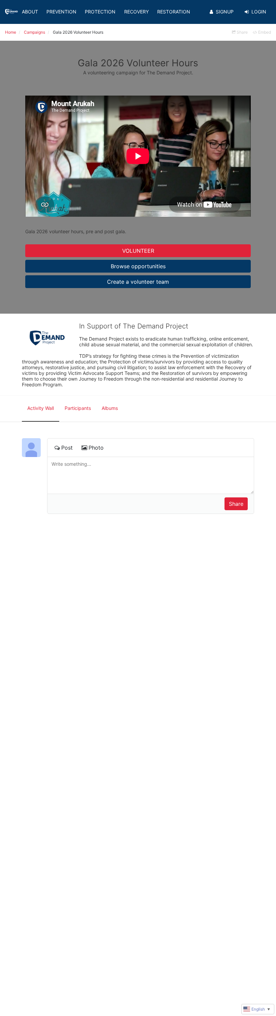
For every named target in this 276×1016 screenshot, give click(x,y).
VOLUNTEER (138, 250)
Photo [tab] (96, 447)
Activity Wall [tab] (40, 408)
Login (258, 11)
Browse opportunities (138, 266)
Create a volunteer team (138, 281)
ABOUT (30, 11)
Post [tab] (67, 447)
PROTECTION (100, 11)
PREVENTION (61, 11)
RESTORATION (173, 11)
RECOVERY (136, 11)
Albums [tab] (110, 408)
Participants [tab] (78, 408)
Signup (225, 11)
